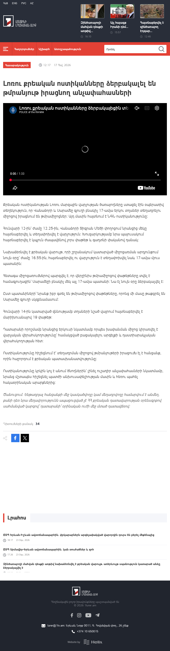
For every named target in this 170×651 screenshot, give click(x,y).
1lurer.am (90, 605)
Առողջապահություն (67, 49)
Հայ (5, 3)
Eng (14, 3)
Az (31, 3)
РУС (23, 3)
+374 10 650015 (87, 631)
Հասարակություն (17, 65)
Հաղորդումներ (24, 49)
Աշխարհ (44, 49)
